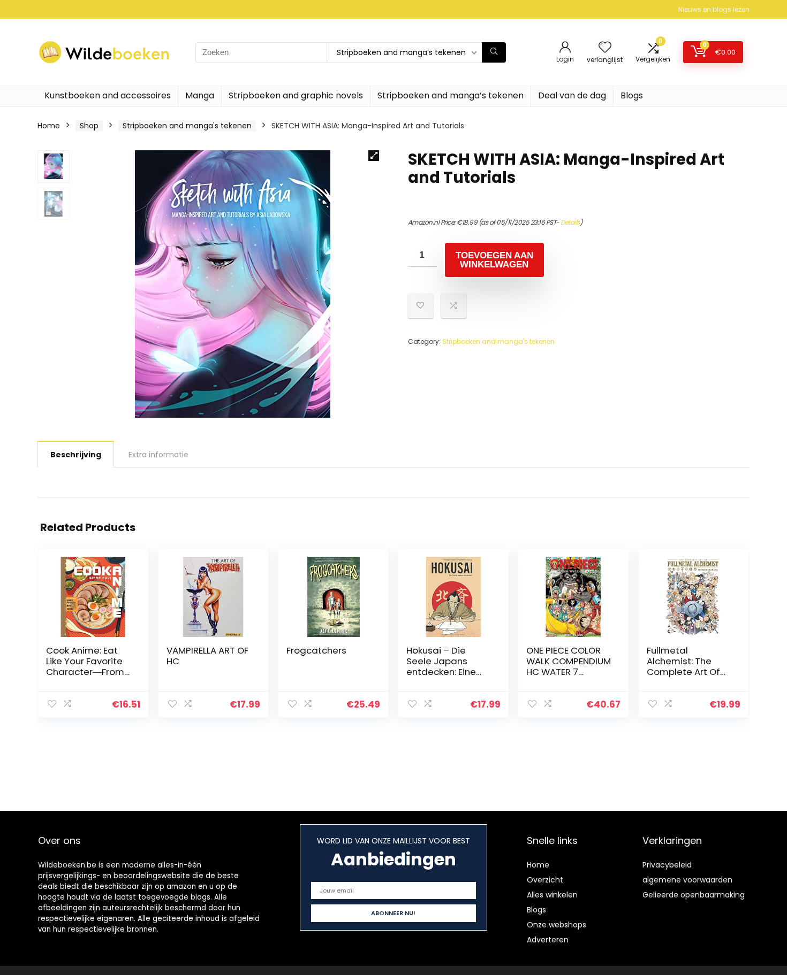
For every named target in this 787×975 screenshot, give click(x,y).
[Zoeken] (494, 52)
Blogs (631, 95)
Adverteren (548, 939)
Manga (199, 95)
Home (48, 125)
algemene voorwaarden (687, 879)
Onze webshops (556, 924)
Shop (89, 125)
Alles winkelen (552, 894)
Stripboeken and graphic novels (296, 95)
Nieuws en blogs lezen (714, 9)
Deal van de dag (572, 95)
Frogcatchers (316, 650)
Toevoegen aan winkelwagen (494, 260)
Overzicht (545, 879)
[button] (373, 155)
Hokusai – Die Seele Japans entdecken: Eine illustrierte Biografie (441, 672)
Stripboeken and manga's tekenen (187, 125)
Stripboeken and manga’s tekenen (450, 95)
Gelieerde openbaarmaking (693, 894)
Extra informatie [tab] (158, 454)
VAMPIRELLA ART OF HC (207, 655)
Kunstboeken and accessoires (107, 95)
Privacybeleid (667, 864)
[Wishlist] (605, 48)
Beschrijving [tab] (75, 454)
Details (570, 222)
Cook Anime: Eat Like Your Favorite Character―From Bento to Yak (85, 666)
